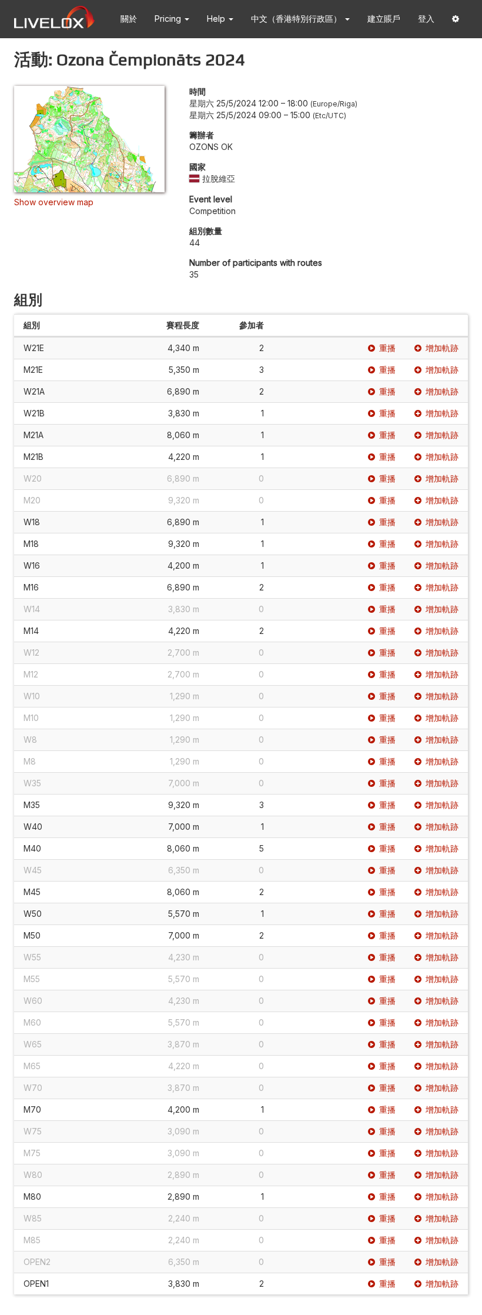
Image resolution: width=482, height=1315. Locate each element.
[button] (455, 19)
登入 (426, 19)
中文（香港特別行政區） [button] (297, 19)
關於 (128, 19)
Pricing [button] (169, 19)
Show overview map (53, 202)
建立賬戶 (383, 19)
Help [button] (217, 19)
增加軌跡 (442, 348)
